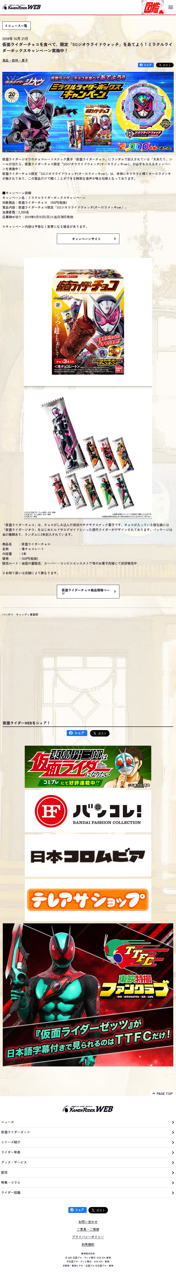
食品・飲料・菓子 (15, 60)
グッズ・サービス (14, 1162)
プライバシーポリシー (88, 1236)
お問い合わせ (88, 1221)
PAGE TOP (165, 1093)
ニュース (7, 1122)
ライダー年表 (10, 1152)
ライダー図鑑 (10, 1192)
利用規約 (88, 1244)
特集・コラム (10, 1182)
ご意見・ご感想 (88, 1229)
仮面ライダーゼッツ (15, 1132)
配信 (4, 1172)
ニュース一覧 (17, 25)
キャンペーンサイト (86, 239)
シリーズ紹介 (10, 1142)
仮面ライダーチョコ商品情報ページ (86, 591)
